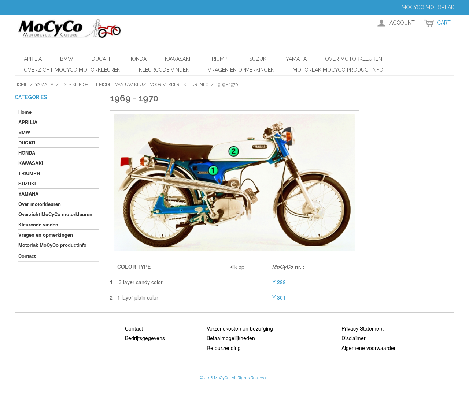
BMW (66, 59)
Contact (134, 328)
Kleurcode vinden (164, 70)
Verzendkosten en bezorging (240, 328)
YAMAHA (296, 59)
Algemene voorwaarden (369, 347)
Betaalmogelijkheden (231, 338)
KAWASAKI (177, 59)
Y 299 (279, 282)
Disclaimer (353, 338)
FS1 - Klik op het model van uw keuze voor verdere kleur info (134, 84)
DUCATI (101, 59)
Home (21, 84)
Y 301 (279, 297)
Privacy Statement (362, 328)
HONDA (137, 59)
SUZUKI (258, 59)
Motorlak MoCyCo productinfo (338, 70)
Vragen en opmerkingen (241, 70)
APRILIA (33, 59)
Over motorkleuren (353, 59)
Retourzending (224, 347)
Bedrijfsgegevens (145, 338)
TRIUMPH (219, 59)
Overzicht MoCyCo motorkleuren (72, 70)
